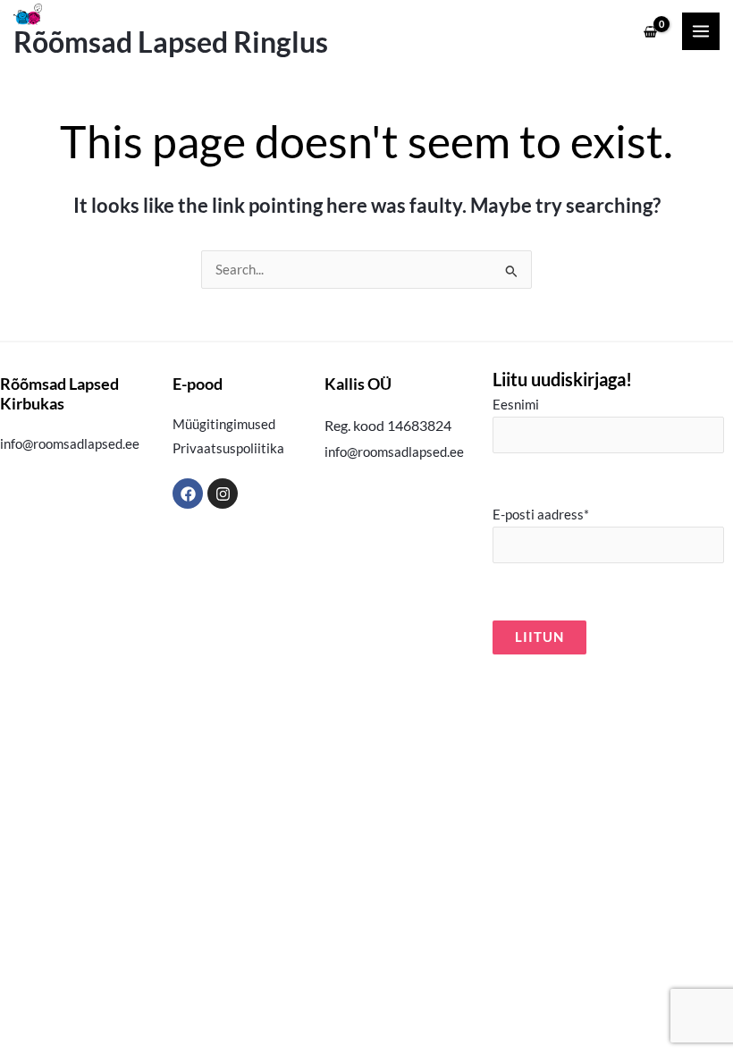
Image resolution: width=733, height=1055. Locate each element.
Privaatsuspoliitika (228, 448)
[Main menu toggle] (701, 31)
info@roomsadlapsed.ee (69, 444)
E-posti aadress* (541, 514)
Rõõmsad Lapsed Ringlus (170, 41)
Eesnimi (516, 404)
